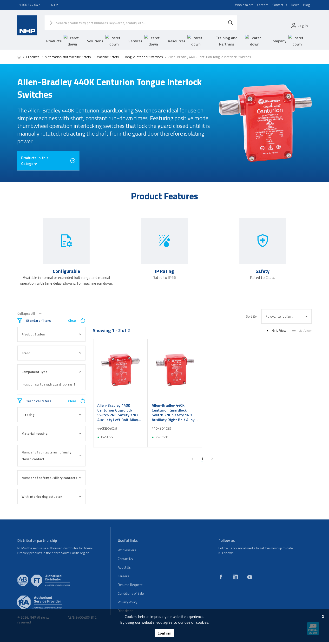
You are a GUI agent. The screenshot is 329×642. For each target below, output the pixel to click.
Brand (26, 352)
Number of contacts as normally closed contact (46, 455)
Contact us (279, 4)
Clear (72, 320)
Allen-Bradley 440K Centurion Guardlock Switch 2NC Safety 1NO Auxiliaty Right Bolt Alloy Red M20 (173, 412)
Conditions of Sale (131, 593)
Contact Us (125, 558)
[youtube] (249, 577)
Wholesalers (244, 4)
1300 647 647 (29, 4)
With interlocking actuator (41, 496)
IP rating (27, 414)
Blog (306, 4)
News (295, 4)
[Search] (230, 22)
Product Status (33, 334)
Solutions (95, 41)
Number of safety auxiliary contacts (49, 477)
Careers (263, 4)
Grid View (279, 330)
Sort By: (251, 316)
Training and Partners (226, 41)
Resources (176, 41)
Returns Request (130, 584)
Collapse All (26, 313)
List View (305, 330)
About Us (124, 567)
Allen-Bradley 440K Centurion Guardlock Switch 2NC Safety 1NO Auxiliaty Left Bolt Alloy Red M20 (117, 412)
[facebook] (220, 577)
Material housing (34, 433)
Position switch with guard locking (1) (49, 384)
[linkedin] (235, 577)
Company (278, 41)
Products (54, 41)
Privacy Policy (127, 601)
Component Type (34, 371)
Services (135, 41)
